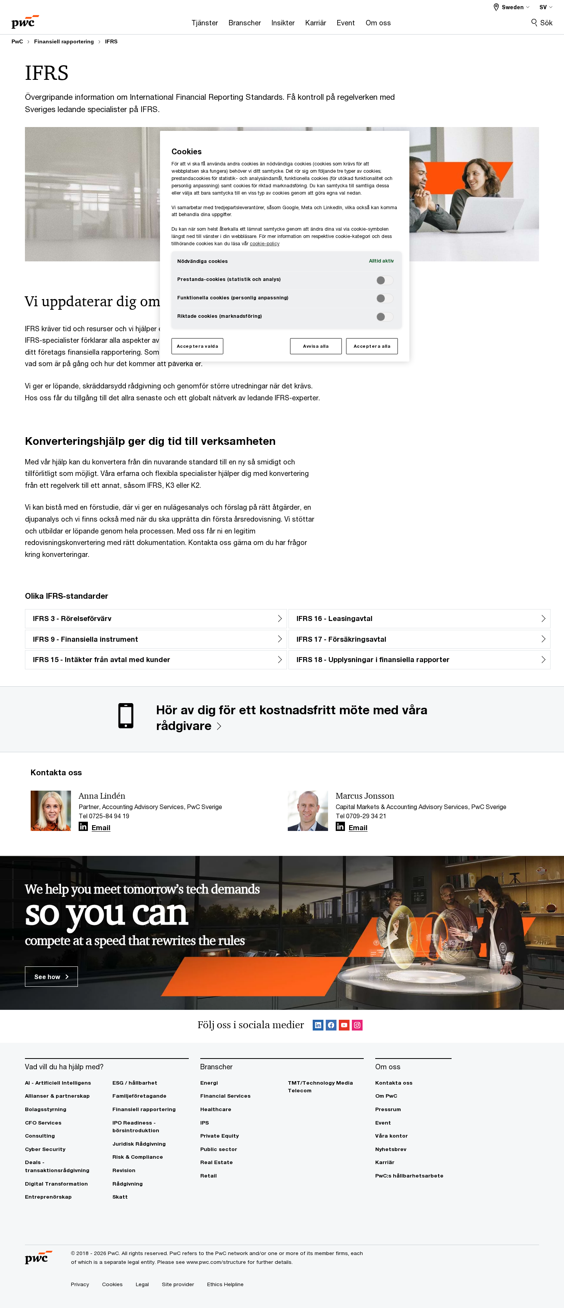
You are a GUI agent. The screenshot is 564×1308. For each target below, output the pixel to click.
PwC (17, 41)
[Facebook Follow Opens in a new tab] (331, 1026)
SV (543, 7)
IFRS (111, 41)
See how (48, 976)
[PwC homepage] (25, 19)
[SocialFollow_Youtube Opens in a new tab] (344, 1026)
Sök (546, 22)
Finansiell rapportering (64, 41)
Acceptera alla (372, 346)
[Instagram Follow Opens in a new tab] (357, 1026)
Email (101, 827)
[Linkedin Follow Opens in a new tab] (83, 826)
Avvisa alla (315, 346)
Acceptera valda (197, 346)
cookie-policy (264, 243)
